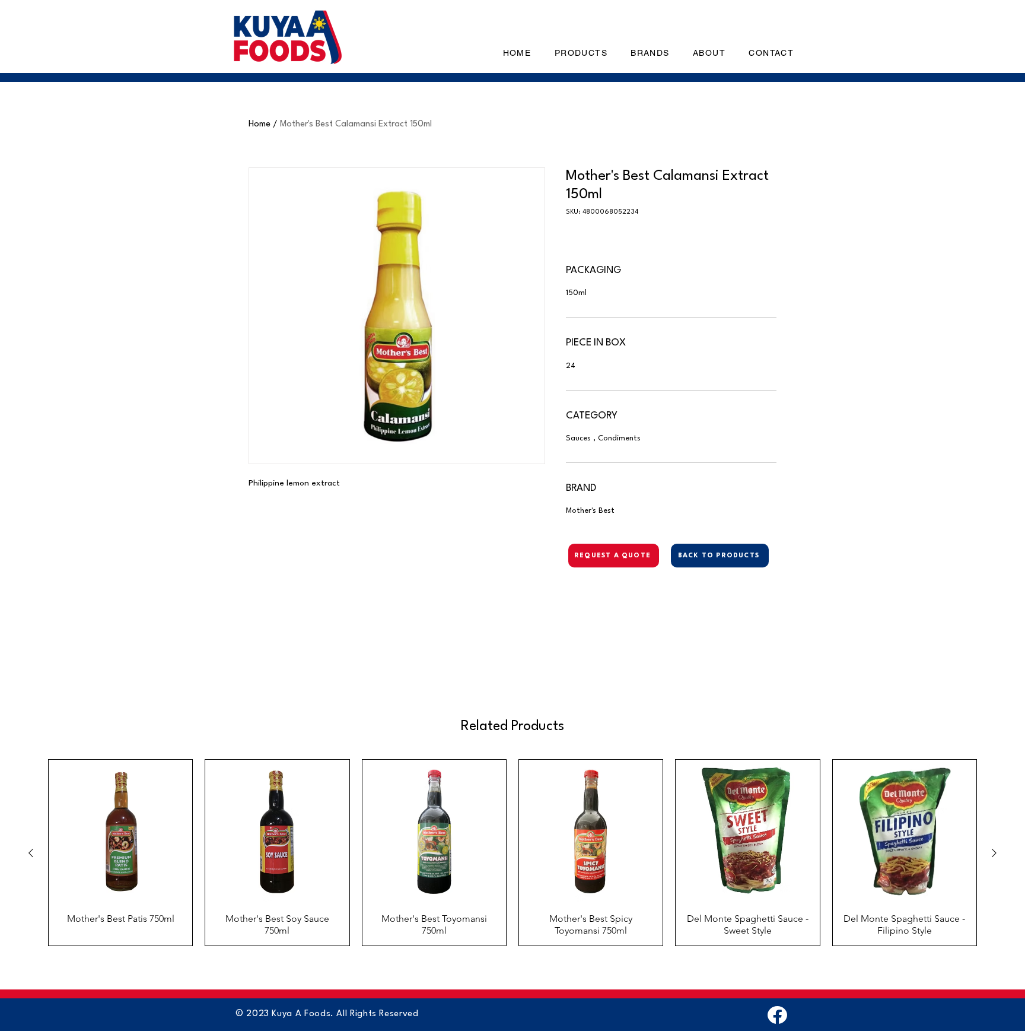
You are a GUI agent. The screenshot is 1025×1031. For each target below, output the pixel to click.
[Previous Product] (31, 853)
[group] (512, 853)
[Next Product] (994, 853)
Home (259, 124)
